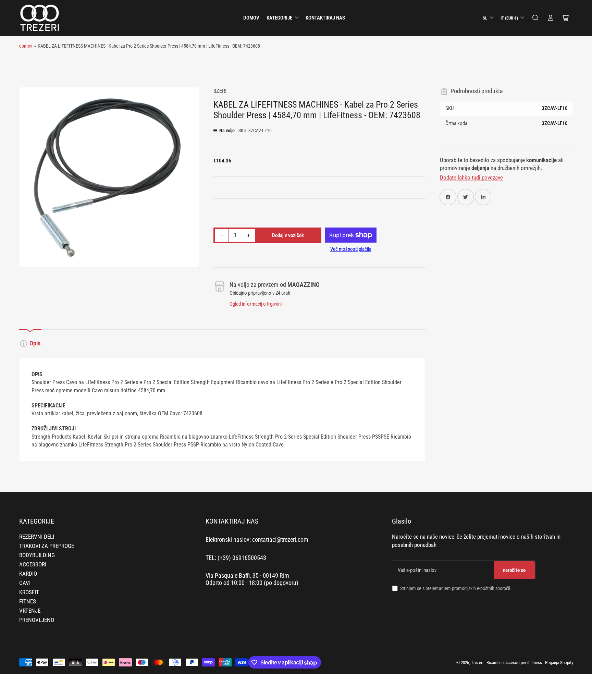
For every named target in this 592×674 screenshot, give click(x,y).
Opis (34, 343)
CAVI (24, 583)
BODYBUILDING (37, 555)
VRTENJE (29, 611)
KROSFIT (29, 592)
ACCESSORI (32, 564)
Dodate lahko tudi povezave (471, 177)
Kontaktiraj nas (325, 18)
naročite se (514, 570)
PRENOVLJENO (36, 620)
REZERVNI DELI (36, 537)
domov (251, 18)
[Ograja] (535, 17)
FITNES (27, 601)
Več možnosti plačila (350, 249)
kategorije (279, 18)
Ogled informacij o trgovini (256, 304)
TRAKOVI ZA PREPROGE (46, 546)
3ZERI (219, 91)
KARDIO (28, 574)
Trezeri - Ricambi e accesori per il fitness (506, 662)
